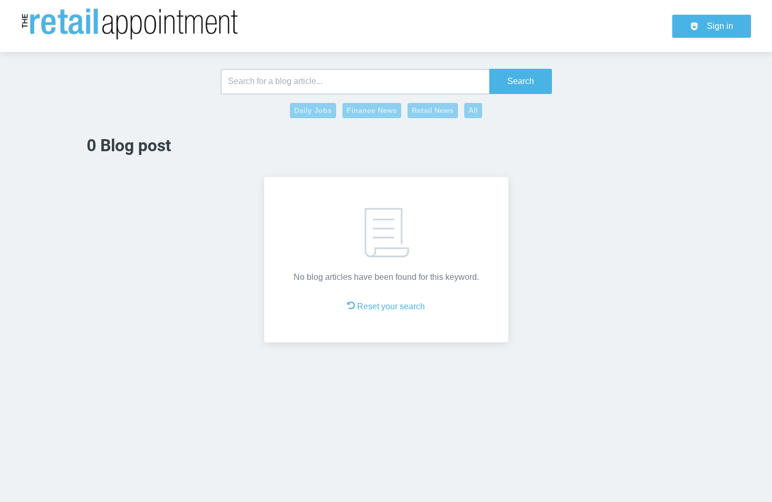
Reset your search (391, 306)
